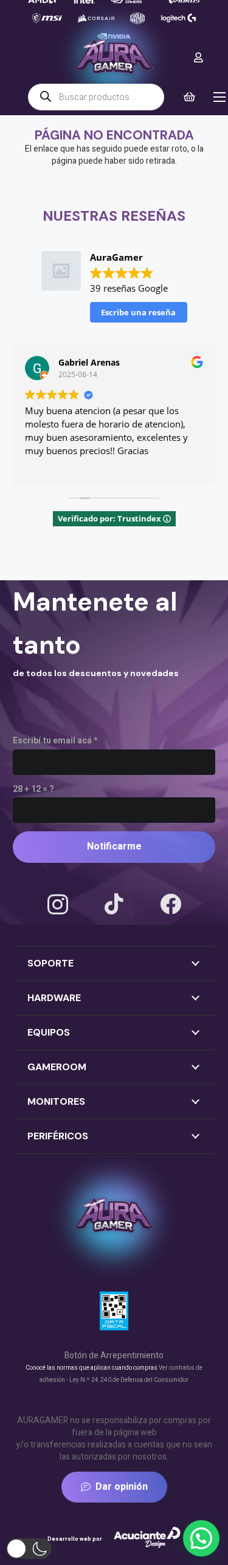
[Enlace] (198, 57)
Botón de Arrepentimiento (114, 1355)
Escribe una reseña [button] (138, 312)
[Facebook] (170, 903)
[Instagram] (57, 905)
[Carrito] (189, 97)
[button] (201, 1538)
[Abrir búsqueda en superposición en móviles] (96, 97)
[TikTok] (114, 903)
